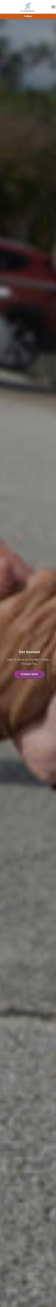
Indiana (28, 16)
